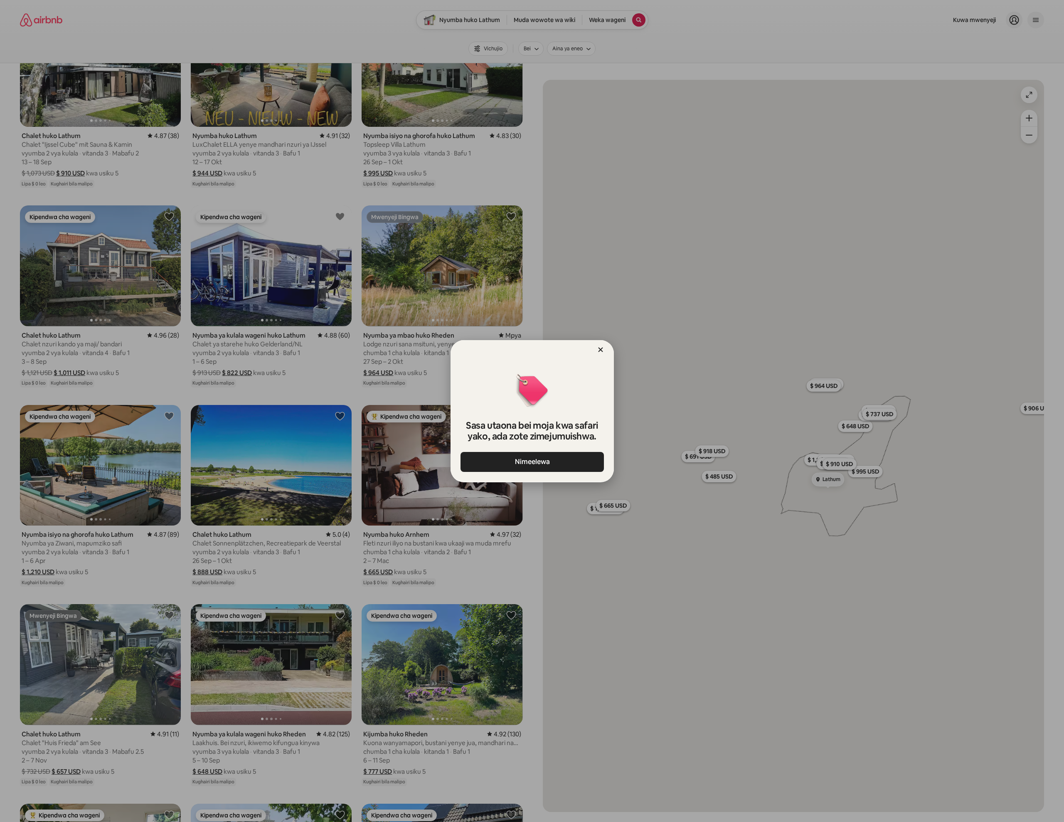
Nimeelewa (532, 461)
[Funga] (600, 349)
